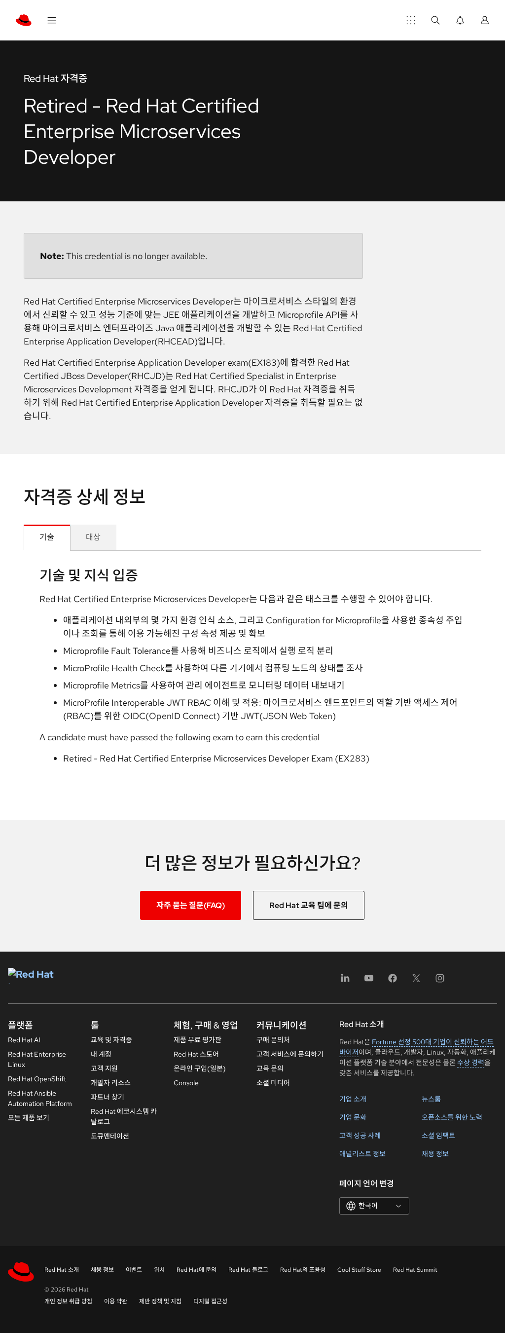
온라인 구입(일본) (200, 1068)
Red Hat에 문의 (196, 1270)
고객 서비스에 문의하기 (290, 1054)
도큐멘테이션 (110, 1136)
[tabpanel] (252, 670)
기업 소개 (352, 1099)
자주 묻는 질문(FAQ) (190, 905)
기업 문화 (352, 1117)
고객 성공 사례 (360, 1135)
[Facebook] (392, 981)
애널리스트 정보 (362, 1153)
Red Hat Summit (415, 1270)
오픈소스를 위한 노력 (452, 1117)
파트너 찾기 (107, 1097)
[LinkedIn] (345, 981)
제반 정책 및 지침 (160, 1301)
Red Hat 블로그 (248, 1270)
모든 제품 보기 (28, 1117)
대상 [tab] (93, 537)
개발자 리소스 (111, 1082)
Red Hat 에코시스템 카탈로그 (124, 1116)
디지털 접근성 (210, 1301)
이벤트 (134, 1270)
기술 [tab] (46, 537)
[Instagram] (440, 981)
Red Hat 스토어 (196, 1054)
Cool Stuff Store (359, 1270)
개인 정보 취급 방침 (68, 1301)
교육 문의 (270, 1068)
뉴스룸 (431, 1099)
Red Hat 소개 (61, 1270)
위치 (159, 1270)
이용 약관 (115, 1301)
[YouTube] (369, 981)
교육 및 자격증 (111, 1039)
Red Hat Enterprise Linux (37, 1059)
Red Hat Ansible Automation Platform (40, 1098)
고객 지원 (104, 1068)
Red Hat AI (24, 1039)
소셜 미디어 (273, 1082)
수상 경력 (470, 1062)
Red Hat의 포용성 (302, 1270)
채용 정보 (435, 1153)
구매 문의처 (273, 1039)
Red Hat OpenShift (37, 1078)
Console (186, 1082)
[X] (416, 981)
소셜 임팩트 (438, 1135)
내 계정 (101, 1054)
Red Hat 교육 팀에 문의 (308, 905)
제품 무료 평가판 (197, 1039)
